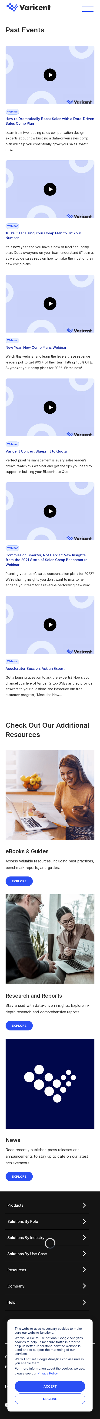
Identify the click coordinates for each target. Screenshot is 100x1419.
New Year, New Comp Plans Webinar (36, 347)
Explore (19, 881)
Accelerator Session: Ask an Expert (35, 668)
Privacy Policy (47, 1373)
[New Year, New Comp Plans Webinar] (50, 304)
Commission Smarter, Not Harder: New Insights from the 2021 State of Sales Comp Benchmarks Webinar (46, 560)
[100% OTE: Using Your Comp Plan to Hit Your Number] (50, 189)
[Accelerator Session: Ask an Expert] (50, 625)
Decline (50, 1399)
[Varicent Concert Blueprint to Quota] (50, 407)
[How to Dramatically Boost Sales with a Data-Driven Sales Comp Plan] (50, 75)
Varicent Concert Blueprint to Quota (36, 451)
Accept (50, 1386)
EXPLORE (19, 1025)
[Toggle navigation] (87, 9)
